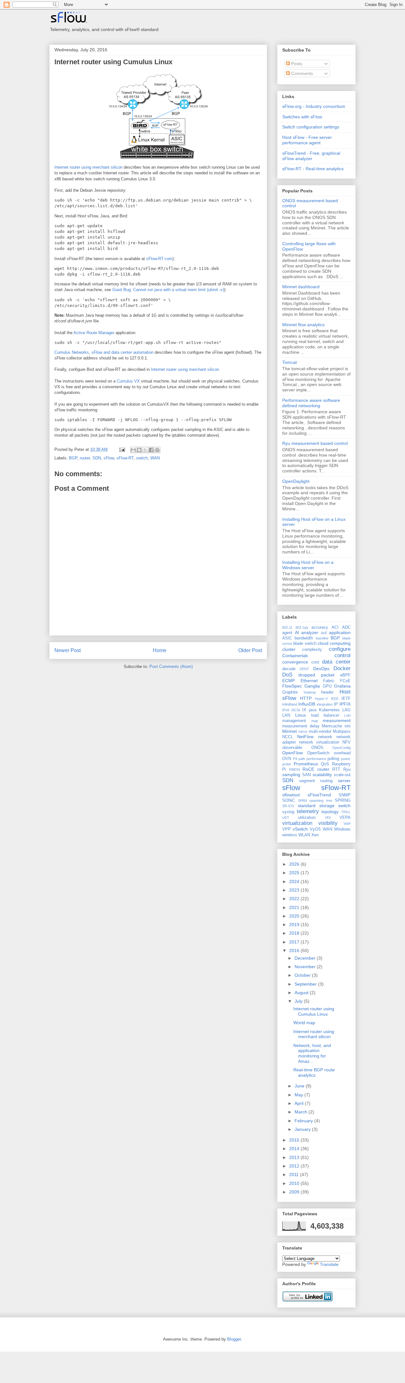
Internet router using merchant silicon (88, 167)
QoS (325, 764)
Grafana (342, 685)
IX (304, 710)
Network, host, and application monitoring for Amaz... (312, 1053)
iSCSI (295, 710)
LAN (286, 715)
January (303, 1129)
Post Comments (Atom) (171, 666)
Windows (342, 829)
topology (330, 811)
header (327, 692)
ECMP (288, 680)
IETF (346, 698)
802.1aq (302, 627)
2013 (295, 1157)
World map (304, 1022)
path (301, 759)
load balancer (325, 715)
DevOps (321, 668)
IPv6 (285, 710)
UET (285, 817)
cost (315, 662)
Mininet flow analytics (303, 324)
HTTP (306, 698)
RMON (294, 769)
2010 (295, 1183)
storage (326, 805)
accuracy (319, 627)
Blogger (234, 1339)
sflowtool (291, 794)
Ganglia (312, 685)
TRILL (346, 812)
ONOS (317, 747)
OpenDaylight (295, 481)
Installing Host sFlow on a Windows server (307, 565)
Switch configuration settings (310, 126)
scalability (322, 774)
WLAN (304, 835)
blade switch (304, 643)
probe (286, 764)
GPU (327, 686)
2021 (295, 907)
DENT (304, 669)
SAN (306, 775)
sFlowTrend (319, 794)
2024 (295, 881)
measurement (337, 720)
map (314, 721)
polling (333, 759)
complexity (312, 649)
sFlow (108, 458)
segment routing (316, 781)
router (85, 458)
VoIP (347, 823)
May (299, 1094)
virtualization (297, 823)
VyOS (315, 829)
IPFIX (345, 704)
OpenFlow (292, 752)
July (299, 1001)
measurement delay (301, 726)
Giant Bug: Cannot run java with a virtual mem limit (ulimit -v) (168, 289)
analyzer (309, 632)
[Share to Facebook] (151, 450)
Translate (329, 1264)
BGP (73, 458)
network (325, 737)
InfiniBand (289, 704)
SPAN (302, 800)
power (346, 759)
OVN (286, 759)
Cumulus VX (128, 381)
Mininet (289, 731)
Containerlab (295, 655)
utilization (306, 817)
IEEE (335, 699)
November (306, 966)
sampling (291, 774)
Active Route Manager (93, 332)
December (306, 958)
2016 (295, 950)
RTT (336, 769)
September (306, 984)
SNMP (345, 795)
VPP (286, 829)
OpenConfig (341, 748)
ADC (346, 627)
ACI (335, 627)
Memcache (332, 726)
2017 (295, 941)
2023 (295, 890)
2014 (295, 1148)
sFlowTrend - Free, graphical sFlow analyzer (311, 156)
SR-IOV (288, 806)
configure (340, 649)
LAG (346, 710)
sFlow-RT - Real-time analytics (313, 168)
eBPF (345, 675)
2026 (295, 864)
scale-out (342, 775)
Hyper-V (321, 699)
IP (336, 704)
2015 (295, 1140)
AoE (324, 633)
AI (297, 632)
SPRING (343, 800)
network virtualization (319, 742)
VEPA (345, 817)
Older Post (250, 650)
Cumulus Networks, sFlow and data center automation (103, 352)
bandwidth (304, 638)
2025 (295, 872)
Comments (301, 73)
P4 (295, 759)
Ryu (347, 769)
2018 (295, 933)
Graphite (290, 692)
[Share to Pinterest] (157, 450)
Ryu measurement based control (315, 443)
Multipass (342, 731)
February (304, 1120)
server (344, 780)
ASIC (287, 638)
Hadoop (310, 692)
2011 (294, 1174)
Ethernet (309, 680)
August (302, 992)
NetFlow (305, 736)
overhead (342, 753)
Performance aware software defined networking (311, 403)
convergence (295, 661)
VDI (328, 817)
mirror (303, 731)
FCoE (345, 681)
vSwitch (300, 829)
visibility (328, 823)
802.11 (287, 627)
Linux (300, 715)
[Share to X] (145, 450)
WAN (155, 458)
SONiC (288, 800)
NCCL (287, 737)
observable (292, 747)
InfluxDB (306, 704)
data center (336, 662)
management (294, 721)
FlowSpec (292, 685)
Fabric (328, 681)
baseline (322, 638)
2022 (295, 898)
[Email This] (133, 450)
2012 (295, 1165)
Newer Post (67, 650)
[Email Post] (121, 449)
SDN (96, 458)
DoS (287, 675)
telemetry (308, 811)
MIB (348, 726)
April (300, 1103)
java (312, 710)
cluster (289, 649)
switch (142, 458)
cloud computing (334, 643)
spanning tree (320, 800)
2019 (295, 924)
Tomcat (289, 362)
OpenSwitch (318, 753)
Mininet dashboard (301, 286)
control (342, 655)
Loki (347, 715)
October (303, 975)
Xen (315, 835)
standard (306, 805)
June (300, 1085)
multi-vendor (320, 731)
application (340, 632)
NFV (346, 742)
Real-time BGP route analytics (314, 1072)
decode (289, 669)
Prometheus (306, 763)
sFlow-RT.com (159, 258)
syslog (288, 812)
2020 (295, 916)
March (301, 1111)
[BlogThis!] (139, 450)
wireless (289, 835)
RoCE (308, 769)
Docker (342, 668)
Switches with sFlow (302, 116)
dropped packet (316, 674)
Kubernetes (329, 710)
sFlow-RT (125, 458)
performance (316, 759)
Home (159, 650)
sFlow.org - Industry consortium (313, 106)
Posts (296, 63)
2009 (295, 1191)
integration (325, 704)
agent (287, 633)
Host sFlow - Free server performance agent (307, 140)
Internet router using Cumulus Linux (113, 62)
